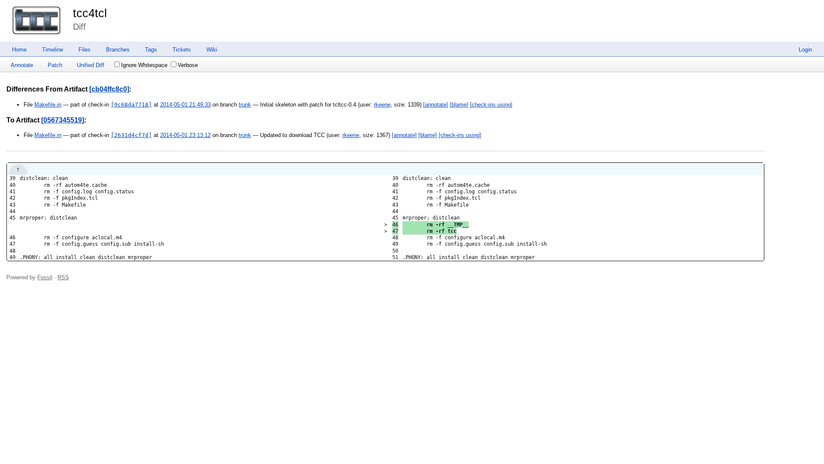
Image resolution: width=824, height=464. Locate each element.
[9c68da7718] (131, 104)
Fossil (44, 277)
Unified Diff (90, 65)
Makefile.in (47, 104)
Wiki (211, 49)
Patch (55, 65)
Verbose (188, 65)
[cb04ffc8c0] (109, 89)
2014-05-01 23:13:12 (185, 135)
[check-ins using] (491, 104)
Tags (151, 49)
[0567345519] (62, 120)
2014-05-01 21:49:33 (185, 104)
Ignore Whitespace (144, 65)
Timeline (52, 49)
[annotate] (435, 104)
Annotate (22, 65)
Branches (118, 49)
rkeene (382, 104)
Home (19, 49)
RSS (63, 277)
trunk (245, 104)
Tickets (182, 49)
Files (85, 49)
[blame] (459, 104)
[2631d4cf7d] (131, 135)
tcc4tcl (90, 13)
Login (805, 49)
